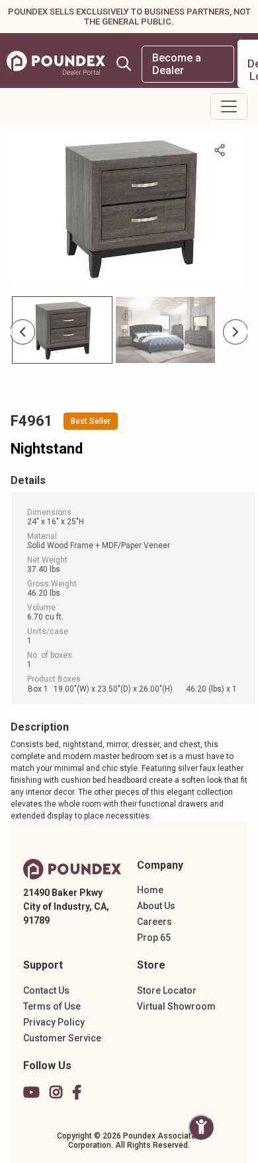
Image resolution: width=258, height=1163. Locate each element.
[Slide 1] (165, 330)
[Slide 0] (62, 330)
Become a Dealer (176, 64)
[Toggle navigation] (228, 106)
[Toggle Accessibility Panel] (201, 1127)
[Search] (123, 63)
